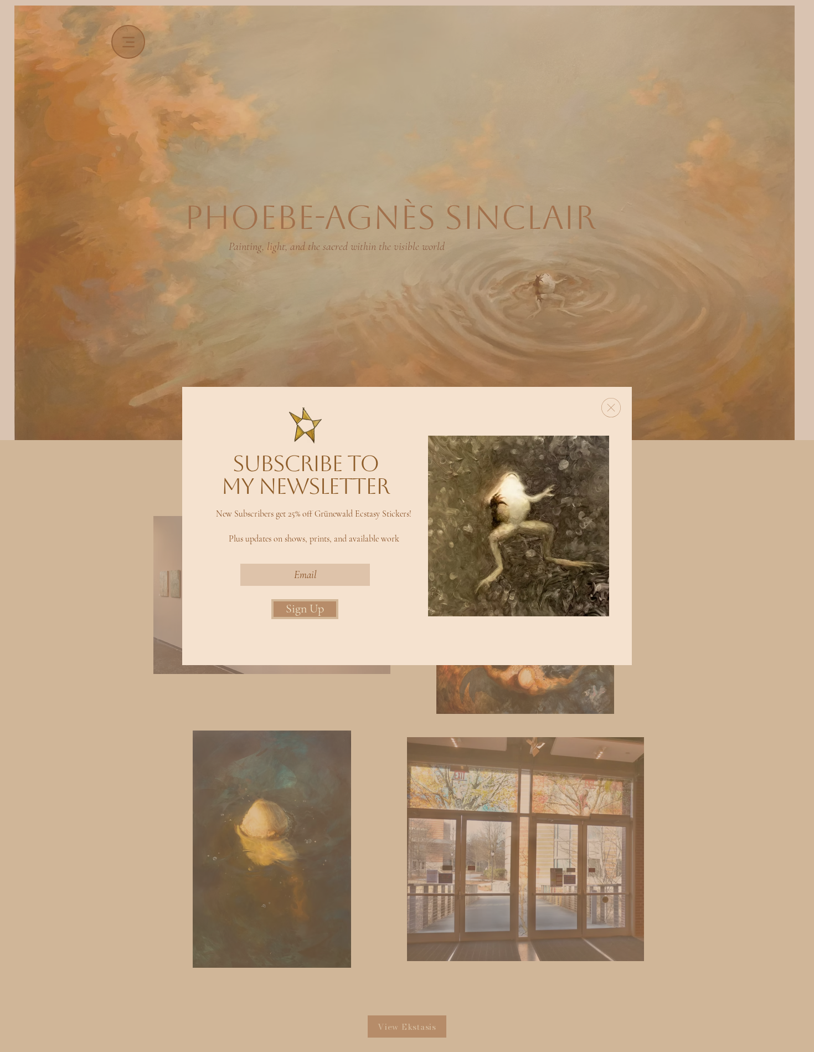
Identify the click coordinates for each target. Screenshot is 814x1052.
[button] (611, 407)
